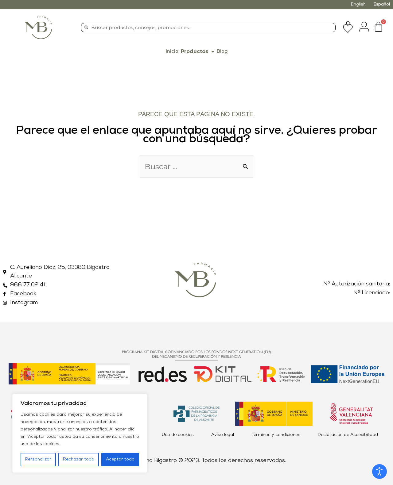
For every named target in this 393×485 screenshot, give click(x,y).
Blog (222, 51)
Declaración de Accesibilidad (348, 435)
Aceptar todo (120, 459)
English (358, 4)
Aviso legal (222, 435)
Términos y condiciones (275, 435)
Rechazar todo (78, 459)
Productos (194, 51)
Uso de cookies (178, 435)
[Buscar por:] (196, 168)
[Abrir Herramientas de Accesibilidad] (379, 471)
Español (381, 4)
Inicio (172, 51)
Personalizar (38, 459)
